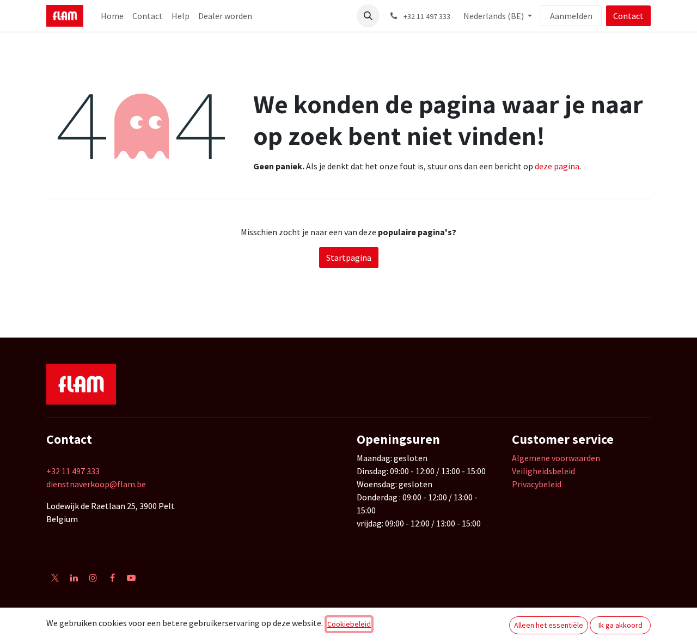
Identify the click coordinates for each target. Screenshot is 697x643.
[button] (368, 15)
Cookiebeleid (349, 624)
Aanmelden (571, 15)
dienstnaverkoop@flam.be (96, 484)
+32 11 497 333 (73, 471)
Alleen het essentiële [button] (548, 625)
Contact (628, 15)
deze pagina (557, 166)
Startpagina (348, 257)
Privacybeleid (536, 484)
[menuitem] (112, 16)
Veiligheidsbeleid (543, 471)
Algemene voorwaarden (556, 457)
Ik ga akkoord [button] (620, 625)
